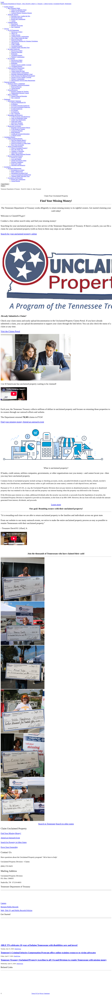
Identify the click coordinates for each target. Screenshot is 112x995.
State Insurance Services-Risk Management (23, 80)
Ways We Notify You (17, 149)
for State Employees (16, 108)
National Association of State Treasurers (15, 990)
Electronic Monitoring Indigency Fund (21, 74)
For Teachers (11, 58)
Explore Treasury (9, 6)
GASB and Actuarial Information (20, 134)
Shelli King (18, 949)
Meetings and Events (17, 25)
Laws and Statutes (16, 159)
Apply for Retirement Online (19, 118)
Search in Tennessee (46, 824)
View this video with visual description (17, 404)
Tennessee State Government (11, 973)
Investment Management (14, 168)
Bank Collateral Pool (17, 171)
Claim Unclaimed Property (15, 138)
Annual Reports (15, 88)
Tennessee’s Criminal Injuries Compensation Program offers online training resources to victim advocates (48, 952)
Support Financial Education (19, 96)
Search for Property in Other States (20, 143)
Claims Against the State (18, 71)
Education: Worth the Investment (20, 85)
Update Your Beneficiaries (18, 119)
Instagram (81, 192)
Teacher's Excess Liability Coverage (21, 65)
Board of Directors (16, 87)
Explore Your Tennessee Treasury (13, 921)
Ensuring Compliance (17, 162)
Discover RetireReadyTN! (18, 102)
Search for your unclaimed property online (19, 234)
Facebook (74, 192)
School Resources (13, 90)
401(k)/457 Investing (17, 123)
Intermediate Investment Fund (19, 173)
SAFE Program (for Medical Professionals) (23, 76)
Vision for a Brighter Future (19, 10)
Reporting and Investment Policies (20, 127)
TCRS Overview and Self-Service (20, 116)
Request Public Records (9, 907)
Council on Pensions (17, 130)
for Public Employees (14, 49)
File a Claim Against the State (19, 38)
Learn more (56, 504)
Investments (7, 167)
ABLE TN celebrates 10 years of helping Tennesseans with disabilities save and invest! (39, 945)
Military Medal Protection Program (20, 154)
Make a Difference (13, 94)
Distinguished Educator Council (20, 93)
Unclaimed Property (16, 46)
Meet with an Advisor (17, 124)
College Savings (15, 35)
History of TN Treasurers (18, 11)
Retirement (14, 54)
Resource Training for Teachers (20, 91)
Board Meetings (15, 132)
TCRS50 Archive (16, 135)
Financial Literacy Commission (16, 83)
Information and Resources (15, 115)
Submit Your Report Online (18, 160)
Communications (12, 22)
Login (2, 2)
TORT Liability (15, 44)
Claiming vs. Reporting (17, 151)
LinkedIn (96, 192)
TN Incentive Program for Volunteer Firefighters (24, 41)
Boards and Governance (14, 126)
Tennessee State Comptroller (11, 982)
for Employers (15, 112)
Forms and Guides (16, 121)
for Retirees (14, 104)
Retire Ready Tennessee (14, 101)
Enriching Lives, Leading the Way (20, 16)
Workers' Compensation (17, 57)
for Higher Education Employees (20, 105)
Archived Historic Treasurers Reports (21, 13)
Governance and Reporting (15, 178)
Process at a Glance (16, 157)
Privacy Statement (45, 993)
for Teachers (14, 110)
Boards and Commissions (18, 19)
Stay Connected (15, 27)
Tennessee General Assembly (11, 978)
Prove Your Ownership (17, 145)
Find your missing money (11, 422)
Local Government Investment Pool (21, 174)
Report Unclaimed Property (15, 156)
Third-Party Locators (17, 152)
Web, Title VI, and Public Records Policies (16, 910)
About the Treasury (13, 14)
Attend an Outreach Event (18, 141)
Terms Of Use (35, 993)
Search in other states (65, 824)
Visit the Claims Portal (10, 331)
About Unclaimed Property (15, 146)
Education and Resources (18, 165)
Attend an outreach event (33, 422)
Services (6, 28)
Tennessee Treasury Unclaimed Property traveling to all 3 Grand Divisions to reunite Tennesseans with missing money (54, 960)
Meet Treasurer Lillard (14, 8)
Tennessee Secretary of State (11, 986)
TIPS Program (15, 43)
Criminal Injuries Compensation (20, 36)
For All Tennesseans (13, 30)
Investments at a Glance (17, 170)
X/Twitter (89, 192)
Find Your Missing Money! (18, 140)
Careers (13, 21)
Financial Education (16, 39)
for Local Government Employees (20, 107)
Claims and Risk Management (16, 68)
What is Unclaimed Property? (19, 148)
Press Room (14, 24)
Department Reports (16, 17)
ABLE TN (14, 33)
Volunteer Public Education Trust (20, 47)
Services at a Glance (16, 32)
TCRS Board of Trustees (18, 129)
